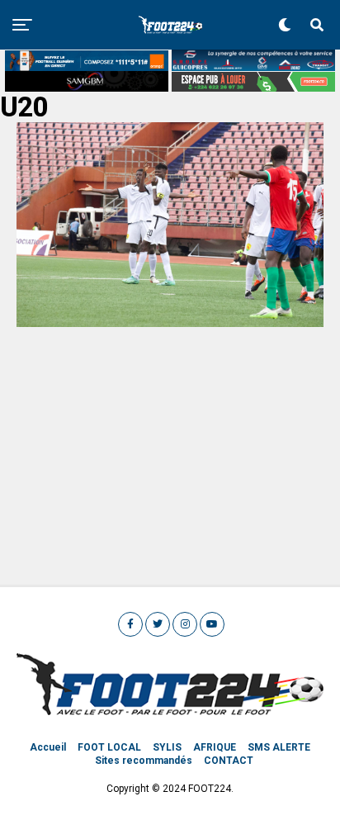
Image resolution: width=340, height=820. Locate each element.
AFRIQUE (214, 747)
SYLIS (167, 747)
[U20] (170, 322)
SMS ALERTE (279, 747)
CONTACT (228, 760)
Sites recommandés (143, 760)
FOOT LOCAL (109, 747)
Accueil (48, 747)
